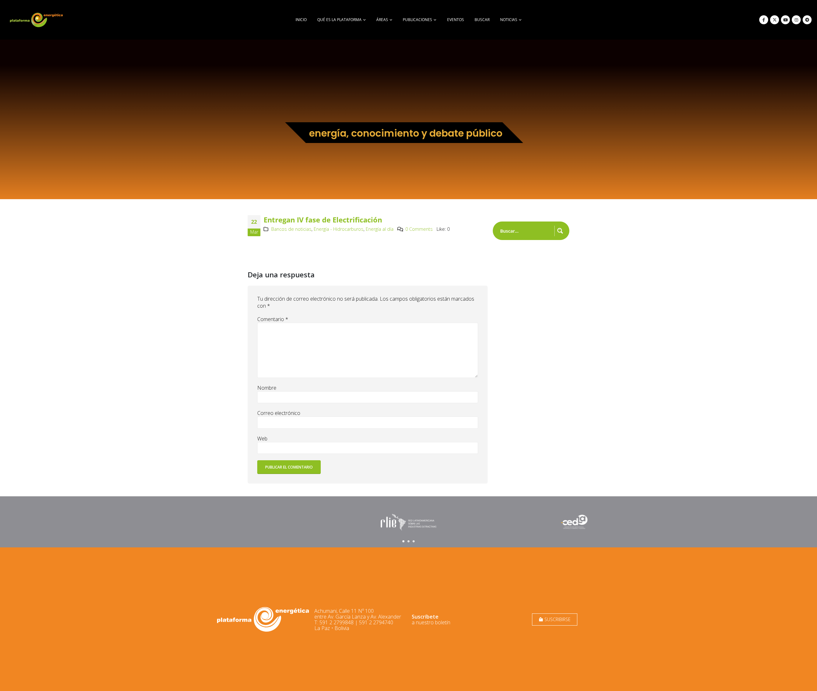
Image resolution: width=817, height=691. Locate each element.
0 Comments (419, 229)
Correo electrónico (278, 413)
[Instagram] (796, 19)
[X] (774, 19)
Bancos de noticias (291, 229)
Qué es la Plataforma (339, 19)
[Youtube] (785, 19)
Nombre (266, 387)
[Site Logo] (37, 20)
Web (262, 438)
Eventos (455, 19)
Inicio (301, 19)
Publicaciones (417, 19)
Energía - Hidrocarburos (339, 229)
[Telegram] (807, 19)
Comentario (272, 319)
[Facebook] (763, 19)
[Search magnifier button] (560, 230)
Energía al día (380, 229)
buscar (482, 19)
